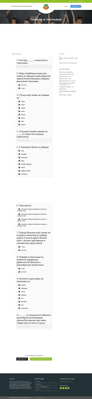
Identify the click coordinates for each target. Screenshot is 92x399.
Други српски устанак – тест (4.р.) (67, 81)
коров (23, 167)
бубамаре (24, 288)
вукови (23, 285)
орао (22, 121)
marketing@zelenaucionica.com (66, 381)
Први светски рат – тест (65, 76)
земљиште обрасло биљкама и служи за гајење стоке (32, 220)
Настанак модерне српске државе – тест (68, 91)
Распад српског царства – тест (66, 74)
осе (22, 298)
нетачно (23, 85)
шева (22, 111)
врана (23, 118)
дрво (22, 161)
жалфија (23, 154)
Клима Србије (62, 89)
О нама (66, 6)
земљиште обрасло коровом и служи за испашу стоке (31, 215)
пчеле (23, 291)
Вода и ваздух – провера (65, 95)
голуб (23, 104)
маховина (24, 174)
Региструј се (80, 1)
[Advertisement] (46, 33)
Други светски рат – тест (65, 78)
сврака (23, 114)
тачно (23, 88)
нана (22, 151)
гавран (23, 108)
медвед (23, 295)
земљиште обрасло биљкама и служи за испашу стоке (32, 225)
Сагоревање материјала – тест (66, 86)
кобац (23, 101)
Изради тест (39, 384)
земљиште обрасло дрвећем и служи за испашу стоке (32, 210)
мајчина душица (26, 164)
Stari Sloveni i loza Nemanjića (66, 72)
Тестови (38, 381)
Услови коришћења (39, 397)
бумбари (24, 301)
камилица (24, 157)
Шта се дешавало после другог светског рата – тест (67, 83)
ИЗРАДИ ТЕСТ (76, 6)
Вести (37, 389)
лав (22, 305)
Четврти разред (34, 17)
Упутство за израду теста (42, 386)
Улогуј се (73, 1)
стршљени (24, 308)
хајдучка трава (25, 171)
